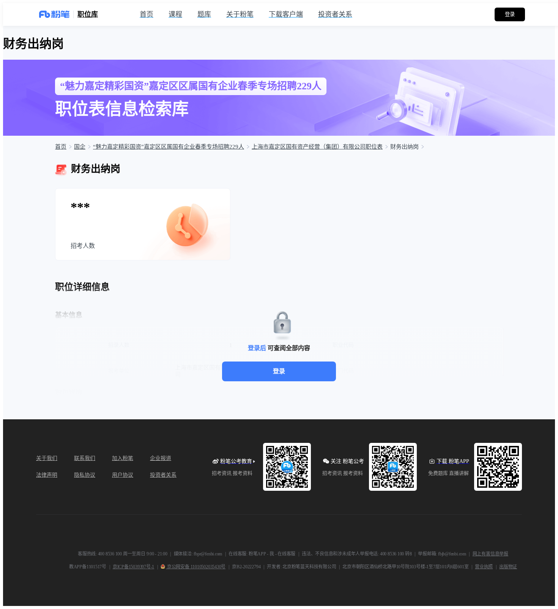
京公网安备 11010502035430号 (195, 566)
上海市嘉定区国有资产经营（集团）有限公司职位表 (317, 147)
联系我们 (84, 458)
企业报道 (160, 458)
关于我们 (46, 458)
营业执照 (484, 566)
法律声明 (46, 475)
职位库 (87, 14)
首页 (60, 147)
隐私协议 (84, 475)
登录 (279, 371)
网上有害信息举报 (490, 554)
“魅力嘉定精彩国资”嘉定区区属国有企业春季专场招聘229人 (168, 147)
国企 (79, 147)
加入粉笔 (122, 458)
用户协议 (122, 475)
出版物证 (508, 566)
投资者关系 (163, 475)
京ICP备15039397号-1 (133, 566)
